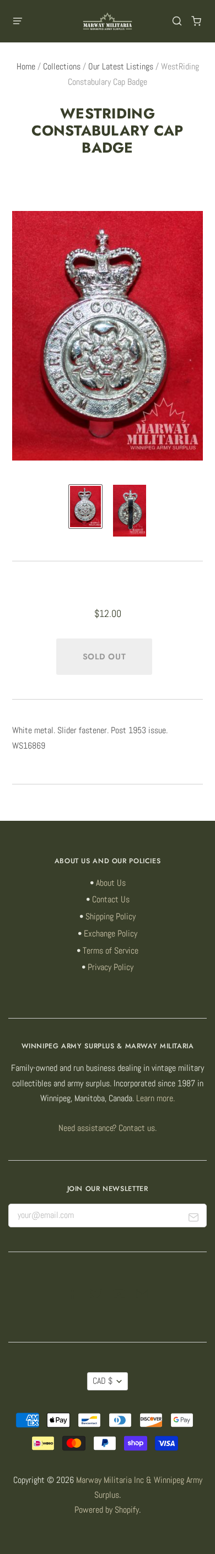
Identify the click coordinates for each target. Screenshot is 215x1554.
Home (26, 66)
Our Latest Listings (120, 66)
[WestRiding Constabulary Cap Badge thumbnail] (85, 506)
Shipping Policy (110, 916)
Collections (61, 66)
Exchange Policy (110, 933)
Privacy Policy (110, 967)
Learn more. (155, 1098)
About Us (111, 883)
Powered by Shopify (106, 1509)
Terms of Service (110, 950)
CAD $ (102, 1381)
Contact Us (111, 899)
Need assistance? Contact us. (107, 1128)
